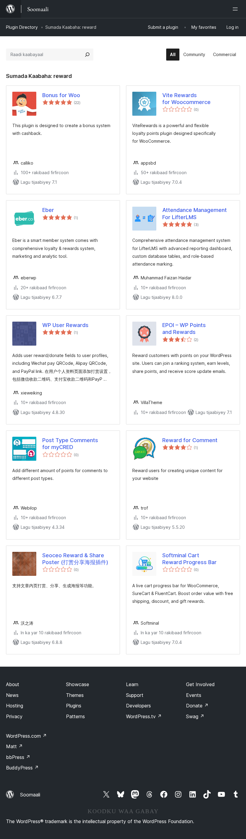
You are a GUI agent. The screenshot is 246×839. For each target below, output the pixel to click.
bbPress (18, 757)
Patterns (75, 716)
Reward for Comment (190, 440)
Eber (48, 210)
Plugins (73, 706)
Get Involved (200, 684)
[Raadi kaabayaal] (87, 55)
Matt (14, 746)
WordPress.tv (144, 716)
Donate (197, 706)
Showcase (77, 684)
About (12, 684)
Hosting (14, 706)
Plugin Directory (22, 27)
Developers (138, 706)
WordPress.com (26, 736)
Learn (132, 684)
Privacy (14, 716)
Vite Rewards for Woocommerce (186, 98)
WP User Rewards (65, 325)
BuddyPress (22, 768)
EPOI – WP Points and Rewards (184, 328)
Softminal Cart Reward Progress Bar (189, 558)
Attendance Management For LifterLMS (194, 213)
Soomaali (30, 795)
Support (134, 695)
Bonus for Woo (61, 95)
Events (193, 695)
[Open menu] (236, 9)
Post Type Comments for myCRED (70, 443)
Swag (195, 716)
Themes (75, 695)
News (12, 695)
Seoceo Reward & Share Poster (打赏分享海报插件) (75, 558)
